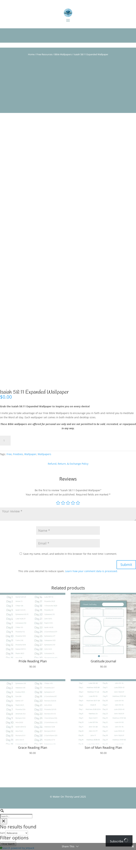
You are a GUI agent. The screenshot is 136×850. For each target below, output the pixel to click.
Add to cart (27, 440)
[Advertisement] (68, 88)
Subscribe (117, 841)
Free (9, 454)
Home (31, 54)
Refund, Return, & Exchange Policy (68, 463)
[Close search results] (3, 821)
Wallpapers (44, 454)
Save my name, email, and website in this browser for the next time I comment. (70, 553)
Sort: (2, 833)
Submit (126, 564)
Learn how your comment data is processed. (91, 571)
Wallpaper (30, 454)
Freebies (18, 454)
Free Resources (44, 54)
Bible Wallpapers (63, 54)
